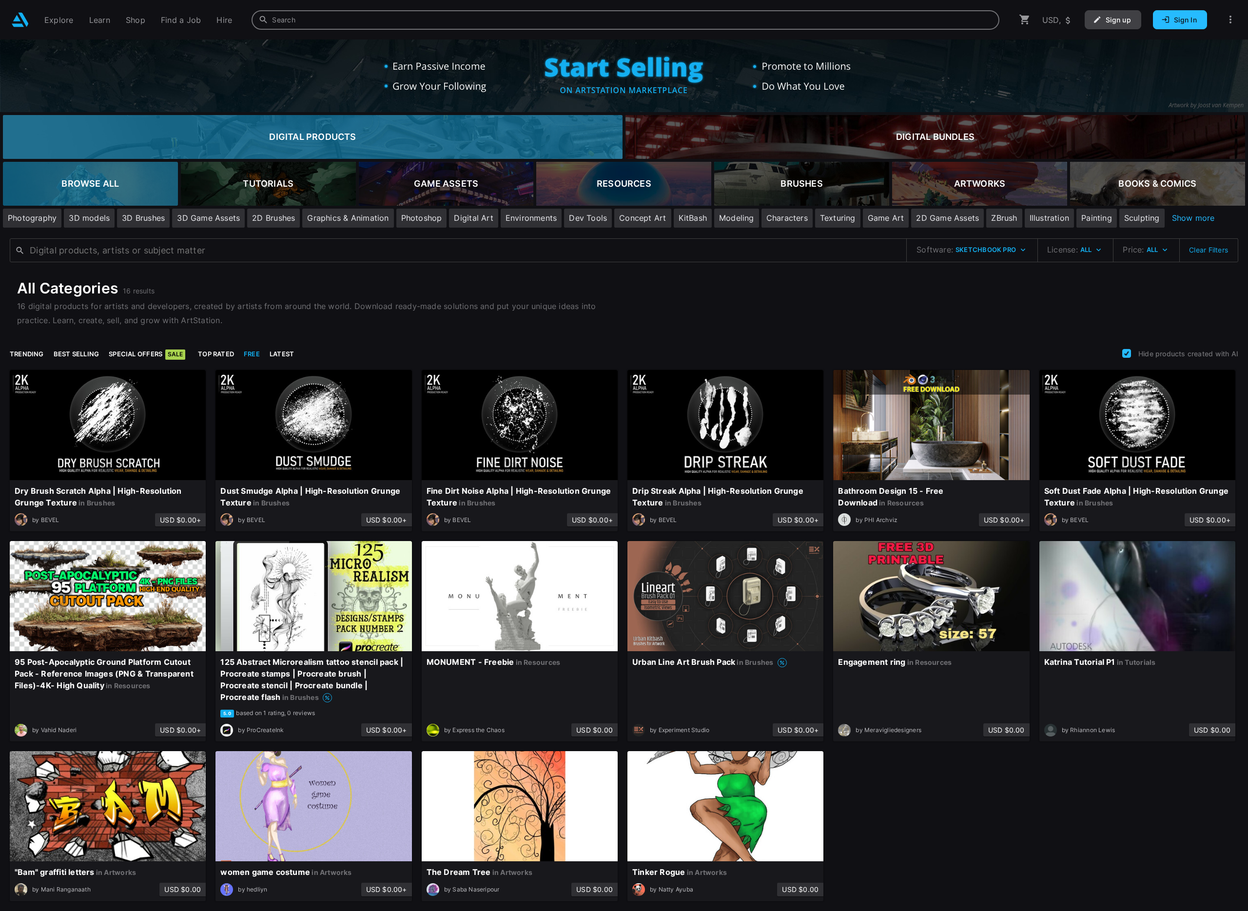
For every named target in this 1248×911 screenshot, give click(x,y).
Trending (27, 354)
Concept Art (642, 218)
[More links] (1230, 20)
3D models (89, 218)
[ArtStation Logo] (20, 19)
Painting (1096, 218)
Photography (32, 218)
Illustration (1050, 218)
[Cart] (1025, 20)
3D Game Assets (208, 218)
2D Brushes (273, 218)
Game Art (886, 218)
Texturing (838, 218)
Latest (282, 354)
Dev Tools (588, 218)
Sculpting (1142, 218)
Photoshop (421, 218)
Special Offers (146, 354)
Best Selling (76, 354)
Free (252, 354)
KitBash (693, 218)
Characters (787, 218)
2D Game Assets (947, 218)
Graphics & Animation (348, 218)
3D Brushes (143, 218)
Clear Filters (1208, 250)
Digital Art (473, 218)
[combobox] (625, 20)
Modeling (736, 218)
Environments (531, 218)
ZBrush (1004, 218)
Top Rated (216, 354)
